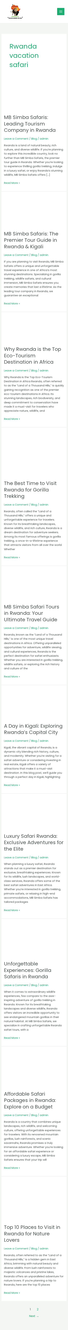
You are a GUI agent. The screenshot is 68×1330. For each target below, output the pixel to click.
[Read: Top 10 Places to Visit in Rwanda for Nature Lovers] (34, 1200)
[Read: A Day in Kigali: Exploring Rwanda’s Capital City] (34, 703)
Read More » (12, 183)
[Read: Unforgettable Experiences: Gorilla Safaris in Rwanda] (34, 939)
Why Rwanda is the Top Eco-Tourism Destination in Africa (32, 355)
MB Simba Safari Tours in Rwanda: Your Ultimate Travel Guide (31, 613)
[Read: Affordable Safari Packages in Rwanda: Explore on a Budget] (34, 1068)
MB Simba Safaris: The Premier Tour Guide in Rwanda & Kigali (31, 240)
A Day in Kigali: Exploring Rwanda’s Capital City (33, 729)
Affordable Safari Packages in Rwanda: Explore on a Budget (30, 1100)
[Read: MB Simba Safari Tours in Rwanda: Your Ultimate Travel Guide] (34, 584)
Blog (34, 138)
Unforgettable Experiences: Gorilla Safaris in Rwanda (27, 970)
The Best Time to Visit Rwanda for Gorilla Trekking (30, 490)
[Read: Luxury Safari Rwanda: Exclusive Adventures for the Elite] (34, 813)
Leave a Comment (16, 138)
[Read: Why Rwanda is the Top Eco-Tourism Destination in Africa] (34, 329)
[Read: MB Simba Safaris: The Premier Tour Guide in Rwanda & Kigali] (34, 211)
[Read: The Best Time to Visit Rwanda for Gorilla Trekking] (34, 453)
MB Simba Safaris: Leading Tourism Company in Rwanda (30, 124)
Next (34, 1316)
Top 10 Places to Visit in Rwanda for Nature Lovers (32, 1234)
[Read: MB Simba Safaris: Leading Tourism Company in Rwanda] (34, 96)
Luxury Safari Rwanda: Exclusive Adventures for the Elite (33, 842)
